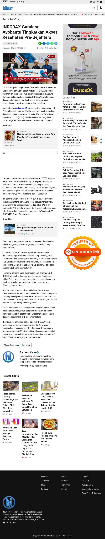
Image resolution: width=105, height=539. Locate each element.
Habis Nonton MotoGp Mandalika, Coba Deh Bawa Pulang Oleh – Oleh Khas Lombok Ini (10, 402)
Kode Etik (44, 477)
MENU (5, 1)
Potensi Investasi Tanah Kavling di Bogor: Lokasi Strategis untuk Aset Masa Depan (74, 107)
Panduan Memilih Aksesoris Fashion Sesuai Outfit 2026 (72, 140)
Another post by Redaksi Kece (33, 366)
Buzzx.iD (85, 477)
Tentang (44, 489)
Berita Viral (14, 19)
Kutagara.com (87, 485)
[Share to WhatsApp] (52, 43)
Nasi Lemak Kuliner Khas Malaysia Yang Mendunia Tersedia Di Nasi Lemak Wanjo (36, 137)
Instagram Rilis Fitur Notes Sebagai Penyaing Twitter (10, 434)
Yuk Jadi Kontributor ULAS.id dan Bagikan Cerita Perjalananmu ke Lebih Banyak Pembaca (34, 14)
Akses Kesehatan (11, 345)
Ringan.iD (86, 481)
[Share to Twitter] (48, 43)
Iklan (43, 485)
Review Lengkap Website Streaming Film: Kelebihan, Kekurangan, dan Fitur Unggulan (75, 206)
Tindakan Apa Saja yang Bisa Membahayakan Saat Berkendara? (74, 189)
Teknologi (26, 345)
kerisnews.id (21, 108)
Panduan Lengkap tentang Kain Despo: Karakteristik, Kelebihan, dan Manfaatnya (74, 222)
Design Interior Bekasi (90, 489)
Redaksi (64, 481)
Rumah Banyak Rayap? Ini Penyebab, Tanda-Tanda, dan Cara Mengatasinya (75, 123)
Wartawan (65, 485)
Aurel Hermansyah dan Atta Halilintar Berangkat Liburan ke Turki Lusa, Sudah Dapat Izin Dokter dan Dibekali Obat (30, 442)
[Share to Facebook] (44, 43)
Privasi (64, 477)
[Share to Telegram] (55, 43)
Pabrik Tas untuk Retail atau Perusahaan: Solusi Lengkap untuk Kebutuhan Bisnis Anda (74, 173)
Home (5, 19)
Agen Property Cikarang (91, 493)
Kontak (64, 489)
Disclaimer (45, 481)
